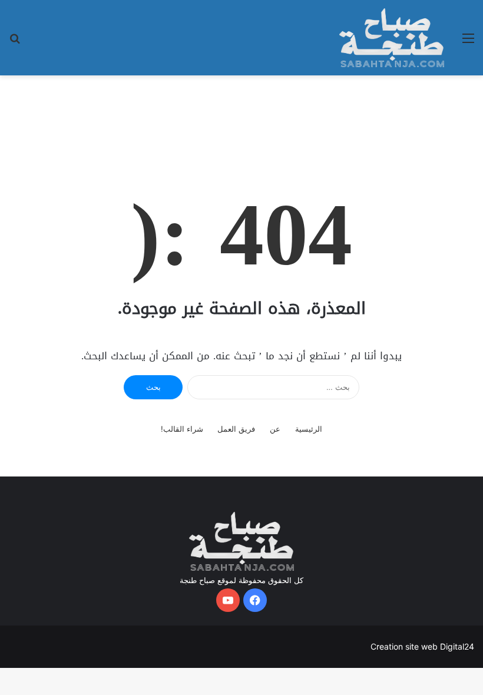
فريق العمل (236, 428)
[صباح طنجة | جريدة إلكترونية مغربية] (392, 37)
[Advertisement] (241, 113)
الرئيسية (308, 428)
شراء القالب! (182, 428)
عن (275, 428)
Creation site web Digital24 (422, 646)
